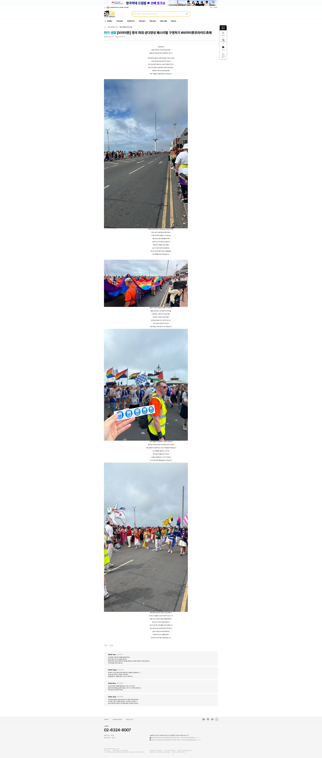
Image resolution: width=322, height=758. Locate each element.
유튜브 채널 (163, 21)
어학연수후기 (131, 21)
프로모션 (173, 21)
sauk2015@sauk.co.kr (186, 750)
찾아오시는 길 (129, 719)
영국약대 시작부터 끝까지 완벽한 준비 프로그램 (118, 7)
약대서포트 (119, 21)
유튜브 (203, 719)
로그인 (211, 7)
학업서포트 (153, 21)
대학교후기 (142, 21)
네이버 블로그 (208, 719)
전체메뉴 (109, 21)
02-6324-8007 (117, 729)
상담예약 (223, 35)
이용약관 (106, 719)
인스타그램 (216, 719)
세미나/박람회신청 (223, 42)
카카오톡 (212, 719)
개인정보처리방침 (117, 719)
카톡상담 (223, 50)
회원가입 (215, 7)
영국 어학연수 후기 (113, 27)
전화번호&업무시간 (223, 56)
